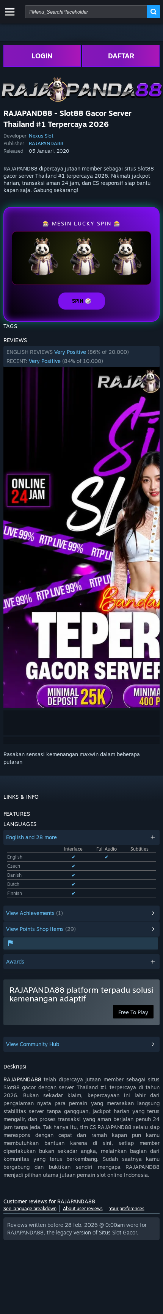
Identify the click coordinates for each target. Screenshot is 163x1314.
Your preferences (126, 1208)
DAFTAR (121, 56)
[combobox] (86, 11)
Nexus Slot (41, 136)
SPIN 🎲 (81, 301)
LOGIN (42, 56)
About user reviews (83, 1208)
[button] (81, 356)
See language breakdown (29, 1208)
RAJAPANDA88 (46, 143)
